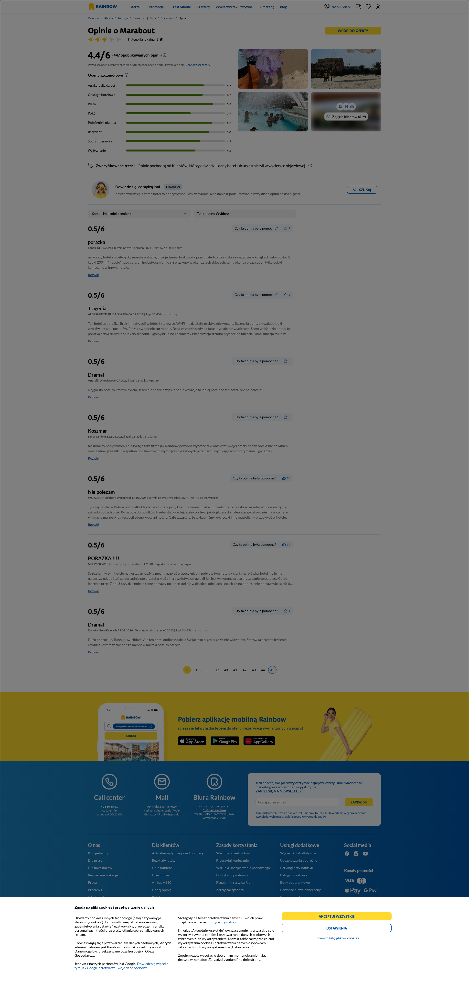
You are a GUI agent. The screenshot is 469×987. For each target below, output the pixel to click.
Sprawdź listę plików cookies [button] (337, 938)
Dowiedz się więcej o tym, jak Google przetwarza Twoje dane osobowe (122, 966)
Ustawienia (345, 929)
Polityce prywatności (223, 922)
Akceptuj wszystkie (339, 917)
